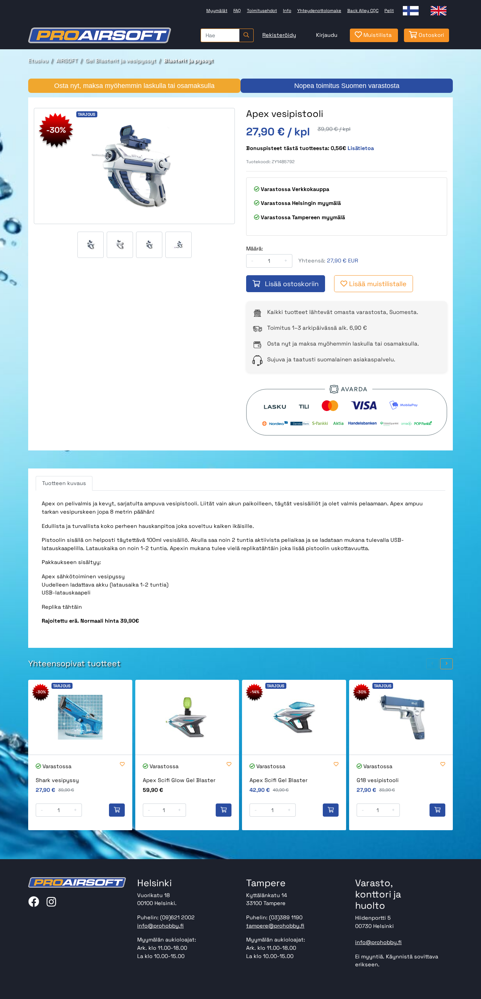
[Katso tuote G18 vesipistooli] (401, 717)
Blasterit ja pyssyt (188, 60)
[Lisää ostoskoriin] (117, 810)
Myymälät (216, 10)
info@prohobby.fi (160, 925)
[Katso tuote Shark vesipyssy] (80, 717)
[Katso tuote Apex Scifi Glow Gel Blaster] (187, 717)
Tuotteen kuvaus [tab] (64, 483)
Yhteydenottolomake (319, 10)
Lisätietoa (361, 148)
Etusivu (38, 60)
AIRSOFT (66, 60)
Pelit (389, 10)
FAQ (237, 10)
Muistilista (377, 35)
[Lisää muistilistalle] (122, 764)
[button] (432, 663)
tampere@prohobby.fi (275, 925)
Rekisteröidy (279, 35)
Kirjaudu (326, 35)
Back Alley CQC (362, 10)
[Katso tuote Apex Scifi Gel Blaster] (294, 717)
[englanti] (438, 10)
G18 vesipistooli (378, 780)
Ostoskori (430, 35)
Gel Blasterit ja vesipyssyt (120, 60)
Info (287, 10)
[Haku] (246, 35)
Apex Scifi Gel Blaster (278, 780)
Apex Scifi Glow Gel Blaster (179, 780)
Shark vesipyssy (57, 780)
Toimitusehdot (262, 10)
